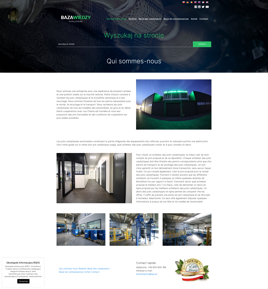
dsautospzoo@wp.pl (146, 274)
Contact (203, 18)
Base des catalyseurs (150, 18)
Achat (194, 18)
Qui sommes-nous (116, 18)
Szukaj (202, 44)
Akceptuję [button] (23, 281)
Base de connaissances (176, 18)
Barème (133, 18)
